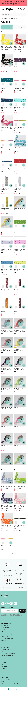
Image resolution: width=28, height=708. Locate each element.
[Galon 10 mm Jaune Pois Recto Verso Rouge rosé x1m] (7, 539)
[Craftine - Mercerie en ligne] (10, 9)
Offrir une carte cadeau (7, 638)
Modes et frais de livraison (8, 653)
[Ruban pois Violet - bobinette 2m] (7, 283)
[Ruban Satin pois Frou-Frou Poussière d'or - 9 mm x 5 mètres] (20, 202)
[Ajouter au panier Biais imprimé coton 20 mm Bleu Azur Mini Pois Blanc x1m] (23, 144)
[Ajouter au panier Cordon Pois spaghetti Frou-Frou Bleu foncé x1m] (10, 165)
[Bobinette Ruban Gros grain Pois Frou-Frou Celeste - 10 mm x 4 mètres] (20, 401)
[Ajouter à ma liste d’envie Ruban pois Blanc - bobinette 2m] (16, 185)
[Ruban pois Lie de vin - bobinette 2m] (20, 283)
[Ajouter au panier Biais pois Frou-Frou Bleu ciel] (10, 266)
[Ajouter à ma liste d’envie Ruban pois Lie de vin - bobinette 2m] (16, 286)
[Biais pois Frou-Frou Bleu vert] (20, 100)
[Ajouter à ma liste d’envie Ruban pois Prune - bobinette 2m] (16, 307)
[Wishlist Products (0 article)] (17, 9)
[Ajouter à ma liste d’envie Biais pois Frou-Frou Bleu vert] (16, 104)
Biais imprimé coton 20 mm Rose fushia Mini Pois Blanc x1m (6, 129)
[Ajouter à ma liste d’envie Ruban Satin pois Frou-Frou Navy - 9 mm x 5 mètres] (16, 365)
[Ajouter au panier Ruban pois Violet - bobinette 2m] (10, 286)
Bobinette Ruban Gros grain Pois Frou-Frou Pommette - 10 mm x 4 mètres (19, 428)
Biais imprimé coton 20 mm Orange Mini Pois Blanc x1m (6, 527)
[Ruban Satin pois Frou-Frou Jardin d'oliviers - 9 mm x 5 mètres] (20, 382)
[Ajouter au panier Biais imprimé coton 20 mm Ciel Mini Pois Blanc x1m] (10, 482)
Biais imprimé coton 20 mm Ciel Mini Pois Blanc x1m (6, 486)
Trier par (19, 27)
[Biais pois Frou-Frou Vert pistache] (20, 262)
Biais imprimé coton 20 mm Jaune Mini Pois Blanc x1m (6, 47)
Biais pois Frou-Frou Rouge (20, 168)
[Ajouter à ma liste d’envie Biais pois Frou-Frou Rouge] (16, 165)
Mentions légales (5, 679)
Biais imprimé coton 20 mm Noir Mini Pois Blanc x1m (6, 68)
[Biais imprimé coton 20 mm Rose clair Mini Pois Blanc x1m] (20, 498)
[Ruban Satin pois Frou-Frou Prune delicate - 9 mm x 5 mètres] (7, 361)
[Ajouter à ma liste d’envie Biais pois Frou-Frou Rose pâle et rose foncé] (16, 246)
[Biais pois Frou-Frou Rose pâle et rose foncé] (20, 242)
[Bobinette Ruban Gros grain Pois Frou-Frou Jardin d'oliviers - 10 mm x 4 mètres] (20, 459)
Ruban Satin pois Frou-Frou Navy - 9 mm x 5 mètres (20, 369)
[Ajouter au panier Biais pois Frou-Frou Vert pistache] (23, 266)
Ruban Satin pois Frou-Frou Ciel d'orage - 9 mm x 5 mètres (7, 390)
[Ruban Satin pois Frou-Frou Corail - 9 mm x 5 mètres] (20, 323)
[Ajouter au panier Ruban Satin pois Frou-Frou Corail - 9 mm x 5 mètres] (23, 327)
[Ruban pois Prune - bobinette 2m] (20, 303)
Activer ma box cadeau (7, 634)
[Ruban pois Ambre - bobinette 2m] (7, 202)
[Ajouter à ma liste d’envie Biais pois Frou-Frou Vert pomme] (16, 226)
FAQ (2, 651)
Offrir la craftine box (6, 632)
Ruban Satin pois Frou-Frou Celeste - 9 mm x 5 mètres (7, 331)
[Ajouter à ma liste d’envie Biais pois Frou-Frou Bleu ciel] (3, 266)
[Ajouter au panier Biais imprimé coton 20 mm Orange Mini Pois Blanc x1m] (10, 522)
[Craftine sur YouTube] (15, 603)
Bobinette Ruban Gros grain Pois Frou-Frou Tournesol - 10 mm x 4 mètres (6, 230)
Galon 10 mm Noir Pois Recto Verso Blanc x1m (19, 526)
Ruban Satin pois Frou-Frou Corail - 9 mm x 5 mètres (20, 331)
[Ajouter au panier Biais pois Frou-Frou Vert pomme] (23, 226)
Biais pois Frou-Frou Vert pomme (19, 229)
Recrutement (4, 671)
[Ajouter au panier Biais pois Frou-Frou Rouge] (23, 165)
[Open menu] (2, 8)
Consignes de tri (5, 668)
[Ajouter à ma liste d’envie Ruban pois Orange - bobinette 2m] (3, 307)
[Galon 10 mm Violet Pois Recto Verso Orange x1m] (7, 141)
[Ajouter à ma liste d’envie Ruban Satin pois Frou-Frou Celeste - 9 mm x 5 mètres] (3, 327)
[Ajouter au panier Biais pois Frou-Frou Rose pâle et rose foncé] (23, 246)
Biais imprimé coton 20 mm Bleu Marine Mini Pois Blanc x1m (6, 506)
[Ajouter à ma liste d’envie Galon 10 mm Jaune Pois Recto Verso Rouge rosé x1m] (3, 542)
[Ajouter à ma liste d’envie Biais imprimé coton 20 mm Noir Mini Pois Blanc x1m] (3, 63)
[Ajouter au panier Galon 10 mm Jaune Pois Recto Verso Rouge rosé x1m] (10, 542)
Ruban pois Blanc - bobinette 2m (18, 189)
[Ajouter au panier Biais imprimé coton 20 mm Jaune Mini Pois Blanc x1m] (10, 43)
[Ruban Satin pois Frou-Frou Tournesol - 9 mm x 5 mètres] (20, 342)
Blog (2, 664)
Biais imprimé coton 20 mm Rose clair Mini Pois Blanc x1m (19, 506)
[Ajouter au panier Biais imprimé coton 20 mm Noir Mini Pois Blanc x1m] (10, 63)
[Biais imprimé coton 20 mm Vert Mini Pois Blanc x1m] (20, 478)
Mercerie (8, 18)
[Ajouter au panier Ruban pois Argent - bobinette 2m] (10, 185)
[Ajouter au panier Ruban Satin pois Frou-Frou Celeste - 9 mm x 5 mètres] (10, 327)
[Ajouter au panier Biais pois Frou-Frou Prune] (23, 63)
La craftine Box (5, 627)
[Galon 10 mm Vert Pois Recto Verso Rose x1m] (20, 121)
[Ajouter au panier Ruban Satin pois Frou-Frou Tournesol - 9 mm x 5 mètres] (23, 346)
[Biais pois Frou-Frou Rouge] (20, 161)
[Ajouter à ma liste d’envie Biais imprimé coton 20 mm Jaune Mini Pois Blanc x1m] (3, 43)
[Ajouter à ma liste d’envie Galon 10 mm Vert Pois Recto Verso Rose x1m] (16, 124)
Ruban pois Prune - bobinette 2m (18, 310)
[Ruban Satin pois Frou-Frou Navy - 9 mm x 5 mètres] (20, 361)
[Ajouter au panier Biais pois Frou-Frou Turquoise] (10, 84)
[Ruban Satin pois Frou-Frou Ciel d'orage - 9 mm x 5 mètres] (7, 382)
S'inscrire (22, 610)
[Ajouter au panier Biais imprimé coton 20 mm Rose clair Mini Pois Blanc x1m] (23, 502)
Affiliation (3, 640)
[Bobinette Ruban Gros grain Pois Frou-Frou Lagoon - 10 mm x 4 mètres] (7, 459)
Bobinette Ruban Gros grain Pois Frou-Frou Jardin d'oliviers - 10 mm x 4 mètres (20, 467)
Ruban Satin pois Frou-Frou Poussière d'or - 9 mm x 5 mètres (20, 210)
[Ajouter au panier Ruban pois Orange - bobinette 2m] (10, 307)
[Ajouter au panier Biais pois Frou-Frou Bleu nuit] (10, 104)
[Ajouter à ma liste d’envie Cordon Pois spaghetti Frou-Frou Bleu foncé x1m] (3, 165)
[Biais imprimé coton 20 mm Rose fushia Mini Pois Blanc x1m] (7, 121)
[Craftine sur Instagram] (7, 603)
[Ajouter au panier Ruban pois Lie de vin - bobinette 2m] (23, 286)
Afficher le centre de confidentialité (10, 684)
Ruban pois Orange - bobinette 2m (5, 310)
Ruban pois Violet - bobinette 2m (5, 290)
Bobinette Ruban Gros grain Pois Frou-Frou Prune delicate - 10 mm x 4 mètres (7, 447)
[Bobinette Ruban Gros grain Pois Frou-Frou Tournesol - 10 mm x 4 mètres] (7, 222)
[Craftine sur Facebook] (2, 603)
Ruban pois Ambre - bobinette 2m (5, 209)
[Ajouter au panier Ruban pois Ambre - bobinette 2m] (10, 205)
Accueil (3, 18)
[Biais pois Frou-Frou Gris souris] (7, 242)
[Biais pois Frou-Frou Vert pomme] (20, 222)
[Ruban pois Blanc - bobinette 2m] (20, 181)
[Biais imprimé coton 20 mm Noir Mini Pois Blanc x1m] (7, 60)
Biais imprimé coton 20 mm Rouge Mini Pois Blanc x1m (20, 47)
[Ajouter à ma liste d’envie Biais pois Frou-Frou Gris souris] (3, 246)
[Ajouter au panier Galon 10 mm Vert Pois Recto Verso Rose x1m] (23, 124)
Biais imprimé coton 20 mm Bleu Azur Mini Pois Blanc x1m (19, 149)
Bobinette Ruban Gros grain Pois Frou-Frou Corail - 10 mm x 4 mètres (7, 428)
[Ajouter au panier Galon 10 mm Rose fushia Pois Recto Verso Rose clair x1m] (23, 84)
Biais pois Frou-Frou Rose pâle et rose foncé (19, 250)
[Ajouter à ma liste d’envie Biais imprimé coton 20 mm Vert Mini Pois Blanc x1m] (16, 482)
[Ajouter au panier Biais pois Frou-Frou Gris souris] (10, 246)
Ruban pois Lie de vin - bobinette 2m (19, 290)
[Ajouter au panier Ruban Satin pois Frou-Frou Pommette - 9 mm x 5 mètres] (10, 346)
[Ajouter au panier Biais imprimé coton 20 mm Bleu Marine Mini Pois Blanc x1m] (10, 502)
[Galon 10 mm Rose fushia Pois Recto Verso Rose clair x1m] (20, 80)
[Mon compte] (20, 9)
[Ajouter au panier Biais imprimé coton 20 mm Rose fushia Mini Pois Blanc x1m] (10, 124)
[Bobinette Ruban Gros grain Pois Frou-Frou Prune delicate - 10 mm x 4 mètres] (7, 439)
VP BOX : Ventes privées (7, 629)
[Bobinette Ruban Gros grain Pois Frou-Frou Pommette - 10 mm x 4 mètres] (20, 420)
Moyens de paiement (7, 655)
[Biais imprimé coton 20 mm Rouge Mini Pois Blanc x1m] (20, 39)
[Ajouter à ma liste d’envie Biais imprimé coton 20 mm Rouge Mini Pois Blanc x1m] (16, 43)
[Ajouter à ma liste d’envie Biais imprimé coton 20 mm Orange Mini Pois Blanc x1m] (3, 522)
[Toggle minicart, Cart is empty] (24, 9)
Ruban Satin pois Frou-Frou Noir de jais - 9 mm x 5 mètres (7, 409)
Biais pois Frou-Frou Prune (19, 66)
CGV (2, 681)
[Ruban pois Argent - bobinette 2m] (7, 181)
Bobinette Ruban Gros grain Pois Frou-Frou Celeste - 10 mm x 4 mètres (19, 409)
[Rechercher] (23, 14)
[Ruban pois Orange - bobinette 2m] (7, 303)
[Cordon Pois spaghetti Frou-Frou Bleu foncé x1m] (7, 161)
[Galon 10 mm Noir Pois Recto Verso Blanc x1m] (20, 518)
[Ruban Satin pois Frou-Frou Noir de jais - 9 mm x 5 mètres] (7, 401)
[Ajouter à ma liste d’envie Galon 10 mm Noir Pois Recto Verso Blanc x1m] (16, 522)
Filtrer (6, 27)
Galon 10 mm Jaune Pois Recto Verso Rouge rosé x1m (6, 547)
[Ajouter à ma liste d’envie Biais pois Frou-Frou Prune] (16, 63)
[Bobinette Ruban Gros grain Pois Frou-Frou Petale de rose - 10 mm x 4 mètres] (20, 439)
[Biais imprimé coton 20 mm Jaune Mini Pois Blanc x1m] (7, 39)
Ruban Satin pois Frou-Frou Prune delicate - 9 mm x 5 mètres (7, 369)
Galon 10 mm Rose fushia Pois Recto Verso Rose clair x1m (19, 88)
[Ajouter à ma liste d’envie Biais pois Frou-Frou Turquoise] (3, 84)
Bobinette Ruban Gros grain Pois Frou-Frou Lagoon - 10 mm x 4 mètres (6, 467)
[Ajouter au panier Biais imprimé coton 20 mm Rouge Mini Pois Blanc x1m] (23, 43)
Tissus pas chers (5, 636)
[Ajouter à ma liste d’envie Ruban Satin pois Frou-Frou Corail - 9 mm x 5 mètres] (16, 327)
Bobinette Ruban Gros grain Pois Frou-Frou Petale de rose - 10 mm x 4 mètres (19, 447)
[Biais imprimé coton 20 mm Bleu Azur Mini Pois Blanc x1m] (20, 141)
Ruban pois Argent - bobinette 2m (5, 189)
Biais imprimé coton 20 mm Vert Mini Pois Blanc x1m (19, 486)
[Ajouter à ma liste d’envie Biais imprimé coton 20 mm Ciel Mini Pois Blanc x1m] (3, 482)
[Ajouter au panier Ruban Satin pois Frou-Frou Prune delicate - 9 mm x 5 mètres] (10, 365)
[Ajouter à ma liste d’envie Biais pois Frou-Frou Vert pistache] (16, 266)
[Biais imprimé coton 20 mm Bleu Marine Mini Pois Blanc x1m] (7, 498)
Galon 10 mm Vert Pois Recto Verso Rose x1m (19, 128)
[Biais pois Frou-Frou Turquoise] (7, 80)
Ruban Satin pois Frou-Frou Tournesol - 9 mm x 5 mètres (20, 350)
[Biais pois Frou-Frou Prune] (20, 60)
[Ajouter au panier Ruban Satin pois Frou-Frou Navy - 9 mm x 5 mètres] (23, 365)
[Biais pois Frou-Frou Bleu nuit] (7, 100)
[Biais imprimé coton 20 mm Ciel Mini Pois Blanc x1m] (7, 478)
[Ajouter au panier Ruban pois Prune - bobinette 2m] (23, 307)
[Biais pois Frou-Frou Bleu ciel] (7, 262)
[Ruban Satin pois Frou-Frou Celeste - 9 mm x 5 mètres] (7, 323)
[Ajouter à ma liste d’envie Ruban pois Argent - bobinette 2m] (3, 185)
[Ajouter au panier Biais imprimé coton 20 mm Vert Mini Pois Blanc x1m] (23, 482)
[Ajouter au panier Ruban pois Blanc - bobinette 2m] (23, 185)
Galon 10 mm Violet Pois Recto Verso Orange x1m (6, 148)
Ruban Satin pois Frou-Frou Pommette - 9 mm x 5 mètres (7, 350)
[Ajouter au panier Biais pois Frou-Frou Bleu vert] (23, 104)
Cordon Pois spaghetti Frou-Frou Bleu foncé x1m (6, 168)
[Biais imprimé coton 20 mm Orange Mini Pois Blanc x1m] (7, 518)
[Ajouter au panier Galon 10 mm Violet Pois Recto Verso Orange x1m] (10, 144)
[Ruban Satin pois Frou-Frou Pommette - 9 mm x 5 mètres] (7, 342)
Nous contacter (5, 649)
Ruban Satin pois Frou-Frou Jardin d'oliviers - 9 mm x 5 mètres (20, 390)
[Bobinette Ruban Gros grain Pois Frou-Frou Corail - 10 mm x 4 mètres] (7, 420)
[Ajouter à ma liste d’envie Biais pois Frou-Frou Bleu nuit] (3, 104)
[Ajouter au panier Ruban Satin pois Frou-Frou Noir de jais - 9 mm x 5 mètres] (10, 404)
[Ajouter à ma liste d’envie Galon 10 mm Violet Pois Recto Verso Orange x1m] (3, 144)
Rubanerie (14, 18)
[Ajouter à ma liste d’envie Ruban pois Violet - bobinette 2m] (3, 286)
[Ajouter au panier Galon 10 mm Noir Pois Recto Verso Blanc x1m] (23, 522)
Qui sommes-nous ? (6, 666)
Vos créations (4, 625)
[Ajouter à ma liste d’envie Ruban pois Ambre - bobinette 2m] (3, 205)
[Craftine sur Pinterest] (11, 603)
